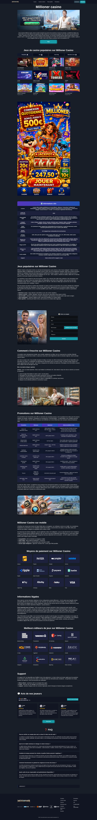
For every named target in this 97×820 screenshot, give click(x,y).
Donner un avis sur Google (72, 699)
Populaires (24, 54)
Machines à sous (71, 54)
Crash (55, 54)
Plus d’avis (48, 721)
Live (40, 54)
